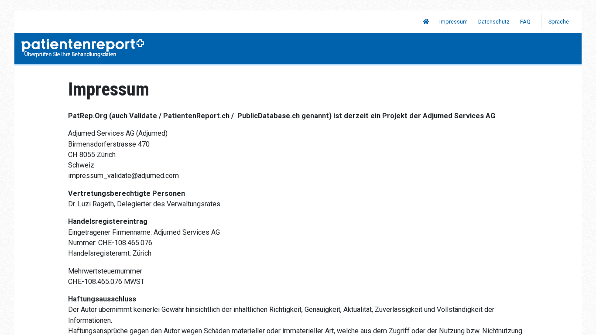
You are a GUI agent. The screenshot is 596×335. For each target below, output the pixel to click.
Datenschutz (494, 21)
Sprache (559, 21)
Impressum (453, 21)
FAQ (525, 21)
